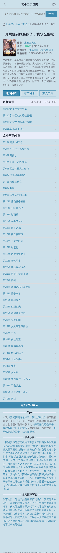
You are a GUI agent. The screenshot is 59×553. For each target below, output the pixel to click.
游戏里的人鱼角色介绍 (27, 449)
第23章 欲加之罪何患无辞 (16, 286)
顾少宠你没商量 (40, 460)
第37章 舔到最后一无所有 (16, 379)
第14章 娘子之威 (12, 227)
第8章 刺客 (9, 188)
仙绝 (15, 524)
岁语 (19, 513)
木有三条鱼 (30, 42)
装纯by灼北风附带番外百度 (25, 467)
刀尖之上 (22, 520)
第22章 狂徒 (9, 280)
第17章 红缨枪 (10, 247)
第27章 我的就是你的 (14, 313)
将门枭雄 (27, 513)
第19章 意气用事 (12, 260)
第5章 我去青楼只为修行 (16, 168)
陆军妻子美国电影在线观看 (41, 442)
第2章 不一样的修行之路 (16, 148)
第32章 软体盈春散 (13, 346)
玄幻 (24, 24)
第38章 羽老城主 (12, 385)
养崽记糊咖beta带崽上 (15, 445)
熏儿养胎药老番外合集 (22, 453)
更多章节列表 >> (29, 405)
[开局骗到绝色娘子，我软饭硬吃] (10, 47)
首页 (54, 4)
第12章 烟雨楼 (10, 214)
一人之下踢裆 (22, 463)
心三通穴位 (45, 470)
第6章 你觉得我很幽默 (15, 175)
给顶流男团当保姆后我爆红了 (18, 510)
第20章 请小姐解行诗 (14, 267)
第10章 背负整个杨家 (14, 201)
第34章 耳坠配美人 (13, 359)
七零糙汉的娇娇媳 (46, 506)
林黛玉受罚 (33, 474)
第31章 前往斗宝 (12, 339)
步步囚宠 (39, 510)
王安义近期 (33, 470)
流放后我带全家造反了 (22, 503)
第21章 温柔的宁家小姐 (15, 273)
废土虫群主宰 (41, 503)
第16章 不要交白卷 (13, 240)
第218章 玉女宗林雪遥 (41, 49)
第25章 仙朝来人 (12, 300)
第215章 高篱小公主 (14, 128)
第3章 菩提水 (10, 155)
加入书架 (47, 93)
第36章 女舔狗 (10, 372)
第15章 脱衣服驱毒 (13, 234)
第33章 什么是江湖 (13, 352)
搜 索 (51, 13)
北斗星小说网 (13, 24)
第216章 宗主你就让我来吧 (17, 122)
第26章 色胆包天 (12, 306)
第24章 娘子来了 (12, 293)
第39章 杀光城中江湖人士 (16, 392)
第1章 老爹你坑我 (12, 142)
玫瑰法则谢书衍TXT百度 (31, 485)
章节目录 (29, 93)
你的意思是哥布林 (39, 463)
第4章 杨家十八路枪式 (15, 161)
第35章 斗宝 (9, 365)
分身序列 (26, 460)
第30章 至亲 (9, 332)
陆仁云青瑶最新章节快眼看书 (30, 481)
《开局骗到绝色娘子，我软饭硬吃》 (27, 417)
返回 (5, 4)
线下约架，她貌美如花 (15, 499)
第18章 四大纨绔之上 (14, 254)
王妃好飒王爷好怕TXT (36, 456)
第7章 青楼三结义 (12, 181)
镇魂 (19, 524)
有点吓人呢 (21, 470)
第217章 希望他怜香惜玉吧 (17, 115)
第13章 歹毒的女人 (13, 221)
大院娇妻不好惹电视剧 (15, 442)
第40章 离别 (9, 398)
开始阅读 (11, 93)
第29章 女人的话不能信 (15, 326)
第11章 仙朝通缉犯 (13, 208)
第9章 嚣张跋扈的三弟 (15, 194)
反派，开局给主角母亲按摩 (36, 517)
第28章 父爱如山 (12, 319)
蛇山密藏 (32, 520)
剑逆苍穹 (37, 513)
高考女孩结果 (46, 474)
